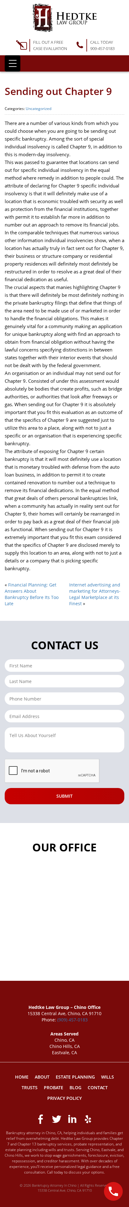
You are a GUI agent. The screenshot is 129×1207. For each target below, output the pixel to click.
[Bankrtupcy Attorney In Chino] (65, 18)
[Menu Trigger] (12, 63)
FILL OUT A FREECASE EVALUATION (50, 45)
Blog (75, 1087)
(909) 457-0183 (72, 1020)
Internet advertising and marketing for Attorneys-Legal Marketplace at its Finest (95, 594)
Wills (107, 1077)
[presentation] (52, 771)
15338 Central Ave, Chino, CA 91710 (65, 1190)
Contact (98, 1087)
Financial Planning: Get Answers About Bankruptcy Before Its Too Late (32, 594)
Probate (53, 1087)
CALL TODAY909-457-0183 (102, 45)
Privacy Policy (64, 1098)
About (42, 1077)
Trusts (30, 1087)
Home (21, 1077)
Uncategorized (38, 108)
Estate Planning (75, 1077)
